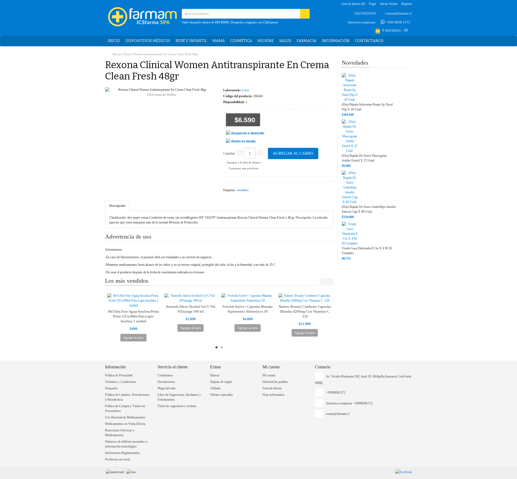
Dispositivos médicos (147, 41)
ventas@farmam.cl (398, 13)
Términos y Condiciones (120, 382)
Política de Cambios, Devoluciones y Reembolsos (127, 397)
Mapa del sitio (167, 388)
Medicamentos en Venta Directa (125, 424)
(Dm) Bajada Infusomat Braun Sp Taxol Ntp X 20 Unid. (367, 107)
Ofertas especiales (221, 395)
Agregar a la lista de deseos (243, 162)
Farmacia (306, 41)
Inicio (114, 41)
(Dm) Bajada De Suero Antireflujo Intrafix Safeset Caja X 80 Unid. (369, 209)
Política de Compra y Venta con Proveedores (125, 408)
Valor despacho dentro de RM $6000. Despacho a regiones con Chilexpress (230, 22)
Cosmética (241, 41)
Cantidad (229, 153)
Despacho (111, 388)
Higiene (265, 41)
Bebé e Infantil (191, 41)
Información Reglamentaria (122, 453)
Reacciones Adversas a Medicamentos (119, 432)
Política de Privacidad (118, 375)
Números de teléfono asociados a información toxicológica (126, 444)
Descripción (117, 206)
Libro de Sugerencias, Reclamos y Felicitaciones (179, 397)
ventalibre (242, 190)
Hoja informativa (273, 395)
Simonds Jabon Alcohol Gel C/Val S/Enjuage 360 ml (190, 309)
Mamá (218, 41)
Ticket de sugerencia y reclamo (177, 406)
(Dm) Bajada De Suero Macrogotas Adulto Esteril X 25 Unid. (364, 158)
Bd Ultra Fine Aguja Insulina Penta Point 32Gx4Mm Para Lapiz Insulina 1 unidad (133, 316)
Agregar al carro (293, 153)
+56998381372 (335, 392)
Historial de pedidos (275, 382)
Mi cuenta (269, 375)
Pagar (372, 4)
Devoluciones (166, 382)
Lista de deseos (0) (353, 4)
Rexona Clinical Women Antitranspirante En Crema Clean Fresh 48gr (155, 54)
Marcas (214, 375)
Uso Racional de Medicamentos (125, 417)
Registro (406, 4)
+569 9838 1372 (397, 22)
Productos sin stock (117, 459)
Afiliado (215, 388)
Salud (285, 41)
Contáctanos (369, 41)
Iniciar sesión (388, 4)
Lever (245, 90)
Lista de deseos (272, 388)
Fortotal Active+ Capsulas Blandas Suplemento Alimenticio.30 (247, 309)
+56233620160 (364, 13)
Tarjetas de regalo (221, 382)
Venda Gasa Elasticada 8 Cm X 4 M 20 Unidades (367, 250)
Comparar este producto (243, 168)
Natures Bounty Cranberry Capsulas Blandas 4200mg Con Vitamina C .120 (305, 311)
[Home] (106, 54)
